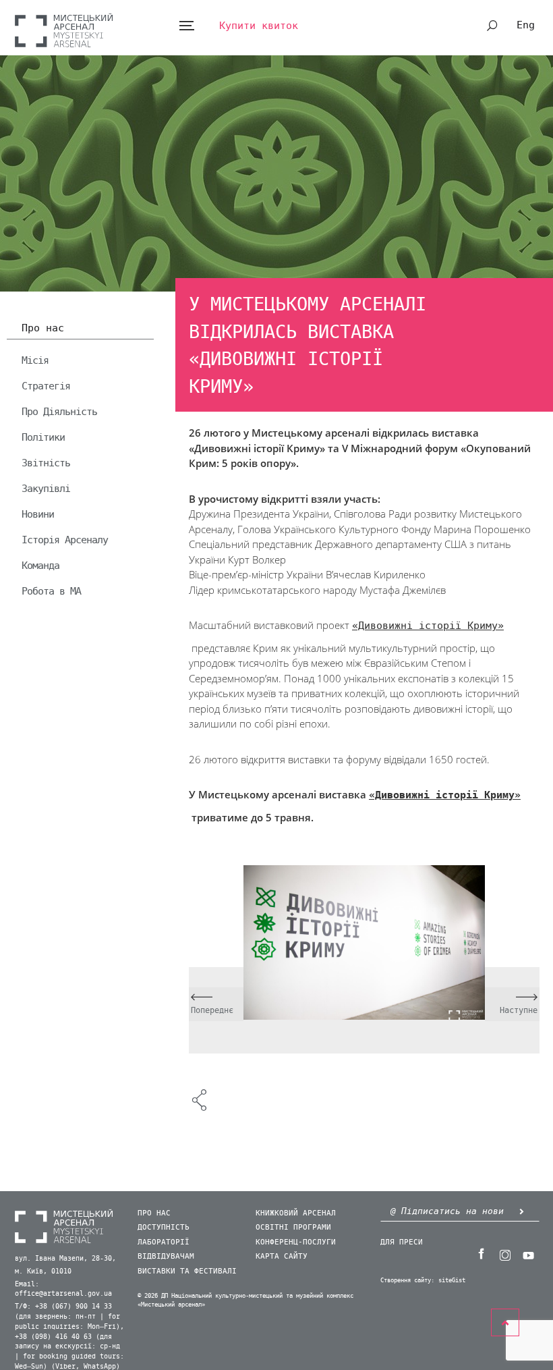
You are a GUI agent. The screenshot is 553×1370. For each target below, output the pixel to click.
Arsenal (63, 30)
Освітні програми (293, 1227)
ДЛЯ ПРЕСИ (401, 1242)
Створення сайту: (407, 1280)
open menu (186, 26)
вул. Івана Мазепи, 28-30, (65, 1258)
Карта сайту (282, 1256)
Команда (40, 565)
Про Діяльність (59, 411)
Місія (35, 360)
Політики (43, 437)
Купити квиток (258, 25)
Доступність (164, 1227)
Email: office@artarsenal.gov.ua (63, 1289)
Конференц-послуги (296, 1242)
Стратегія (46, 386)
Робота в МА (51, 591)
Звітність (46, 463)
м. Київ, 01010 (43, 1271)
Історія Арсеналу (65, 539)
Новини (38, 514)
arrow (521, 1211)
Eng (526, 25)
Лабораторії (164, 1242)
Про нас (43, 328)
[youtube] (528, 1253)
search (492, 25)
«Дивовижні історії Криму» (428, 625)
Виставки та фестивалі (187, 1271)
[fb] (480, 1253)
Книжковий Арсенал (296, 1213)
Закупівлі (46, 488)
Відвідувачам (166, 1256)
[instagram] (504, 1253)
